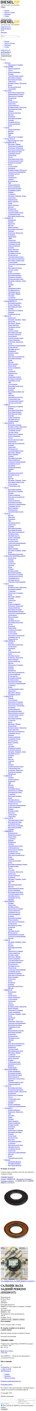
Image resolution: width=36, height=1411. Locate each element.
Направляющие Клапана (16, 94)
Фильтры (11, 231)
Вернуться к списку (7, 1351)
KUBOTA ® (8, 776)
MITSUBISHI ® (9, 901)
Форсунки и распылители (16, 92)
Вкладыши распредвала (15, 159)
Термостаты (12, 81)
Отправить (4, 1409)
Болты (10, 85)
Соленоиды (11, 194)
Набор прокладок (13, 1077)
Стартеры (11, 761)
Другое (10, 70)
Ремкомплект (12, 992)
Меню (3, 7)
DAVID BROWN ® (10, 301)
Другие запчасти (9, 139)
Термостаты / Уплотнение (16, 705)
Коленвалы (11, 116)
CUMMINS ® (8, 218)
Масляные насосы (13, 122)
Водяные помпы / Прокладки (17, 83)
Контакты (7, 14)
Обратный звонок (6, 19)
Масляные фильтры (14, 1163)
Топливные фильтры (14, 1162)
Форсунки (11, 813)
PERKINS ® (8, 990)
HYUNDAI (8, 90)
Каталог (7, 10)
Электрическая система (15, 299)
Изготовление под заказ (15, 140)
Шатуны (10, 115)
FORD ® (7, 404)
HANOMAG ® (9, 423)
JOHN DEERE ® (9, 641)
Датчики (11, 179)
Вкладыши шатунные (15, 79)
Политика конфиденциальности (11, 1381)
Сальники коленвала (7, 1181)
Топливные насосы (14, 153)
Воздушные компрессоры (16, 216)
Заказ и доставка (9, 12)
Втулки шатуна (13, 102)
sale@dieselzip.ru (6, 28)
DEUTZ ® (7, 316)
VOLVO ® (7, 1086)
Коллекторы (12, 632)
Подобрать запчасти (7, 1177)
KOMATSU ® (8, 696)
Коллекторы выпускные (15, 161)
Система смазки (13, 211)
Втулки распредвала (14, 87)
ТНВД (10, 238)
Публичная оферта (6, 1384)
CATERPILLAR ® (10, 142)
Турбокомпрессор (13, 848)
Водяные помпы (13, 251)
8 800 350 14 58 (5, 27)
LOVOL (7, 127)
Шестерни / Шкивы (14, 144)
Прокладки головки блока (16, 1078)
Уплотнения (12, 89)
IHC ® (6, 488)
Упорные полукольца (15, 630)
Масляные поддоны (14, 253)
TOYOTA (7, 63)
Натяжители (12, 209)
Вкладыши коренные (14, 78)
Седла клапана (12, 166)
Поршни (10, 74)
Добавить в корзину (18, 1319)
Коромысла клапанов (15, 163)
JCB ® (6, 584)
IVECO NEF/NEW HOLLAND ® (14, 556)
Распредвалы (12, 98)
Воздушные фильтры (14, 1165)
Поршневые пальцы (14, 190)
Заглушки (11, 295)
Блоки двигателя (13, 205)
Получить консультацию (8, 1336)
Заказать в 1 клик (6, 1319)
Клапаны (11, 120)
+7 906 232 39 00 (6, 1369)
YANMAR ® (8, 1108)
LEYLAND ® (8, 818)
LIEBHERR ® (8, 831)
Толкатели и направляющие (17, 172)
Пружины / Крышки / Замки (17, 196)
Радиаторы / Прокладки (15, 148)
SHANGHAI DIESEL (11, 1069)
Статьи (6, 16)
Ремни (10, 100)
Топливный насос (13, 578)
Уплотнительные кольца (15, 76)
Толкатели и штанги (14, 750)
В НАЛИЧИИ (8, 66)
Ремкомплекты (12, 199)
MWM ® (7, 940)
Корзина (4, 32)
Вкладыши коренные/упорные (17, 864)
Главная (3, 1179)
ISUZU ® (7, 513)
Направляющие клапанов (16, 713)
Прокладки (11, 223)
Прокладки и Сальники (15, 65)
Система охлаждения (14, 403)
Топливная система (14, 244)
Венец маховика (13, 201)
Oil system (11, 870)
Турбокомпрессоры (14, 214)
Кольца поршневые (14, 72)
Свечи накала (12, 177)
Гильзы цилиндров (14, 68)
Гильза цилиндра (13, 105)
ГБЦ (9, 135)
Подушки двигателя (14, 334)
